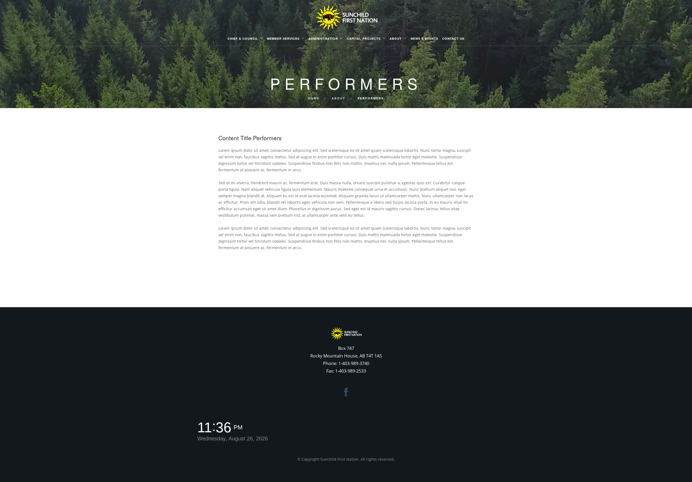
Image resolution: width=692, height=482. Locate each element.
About (396, 38)
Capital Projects (364, 38)
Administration (323, 38)
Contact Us (453, 38)
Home (313, 98)
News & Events (424, 38)
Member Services (283, 38)
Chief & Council (243, 38)
